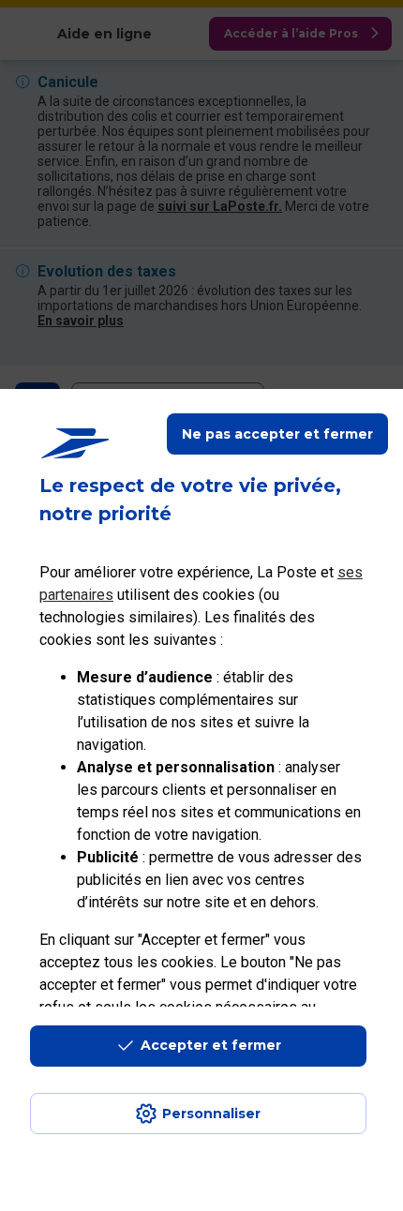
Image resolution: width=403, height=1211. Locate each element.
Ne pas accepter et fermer (277, 434)
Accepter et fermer (211, 1045)
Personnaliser (211, 1113)
